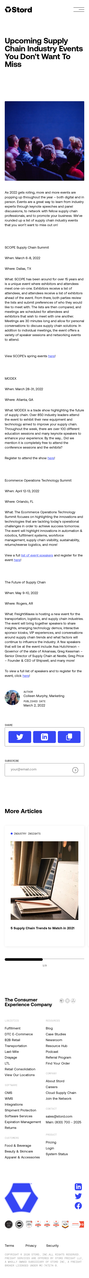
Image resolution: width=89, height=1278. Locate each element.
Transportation (16, 1046)
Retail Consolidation (20, 1069)
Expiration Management (23, 1122)
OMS (8, 1093)
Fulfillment (12, 1028)
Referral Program (58, 1057)
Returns (10, 1128)
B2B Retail (12, 1040)
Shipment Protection (20, 1110)
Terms (9, 1245)
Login (50, 1148)
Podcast (52, 1051)
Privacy (30, 1245)
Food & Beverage (18, 1145)
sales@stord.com (59, 1116)
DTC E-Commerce (19, 1034)
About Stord (55, 1081)
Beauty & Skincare (19, 1151)
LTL (7, 1063)
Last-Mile (12, 1051)
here (51, 356)
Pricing (51, 1142)
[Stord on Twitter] (78, 1196)
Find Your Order (58, 1063)
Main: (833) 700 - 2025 (63, 1122)
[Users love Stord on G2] (29, 1225)
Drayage (11, 1057)
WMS (9, 1098)
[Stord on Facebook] (78, 1205)
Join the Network (59, 1098)
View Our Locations (20, 1075)
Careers (52, 1087)
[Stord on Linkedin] (78, 1186)
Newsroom (54, 1040)
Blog (49, 1028)
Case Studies (56, 1034)
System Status (57, 1154)
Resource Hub (56, 1046)
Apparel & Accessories (22, 1157)
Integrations (14, 1104)
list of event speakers (37, 555)
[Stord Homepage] (18, 10)
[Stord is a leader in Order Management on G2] (65, 1224)
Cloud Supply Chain (61, 1093)
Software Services (18, 1116)
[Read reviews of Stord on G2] (38, 1224)
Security (52, 1245)
